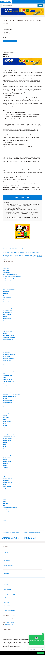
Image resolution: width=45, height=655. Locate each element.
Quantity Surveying (6, 471)
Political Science (6, 450)
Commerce (5, 322)
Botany (4, 306)
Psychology (5, 459)
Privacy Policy (26, 653)
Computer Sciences (6, 329)
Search (40, 5)
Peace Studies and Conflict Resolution (10, 436)
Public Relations (6, 467)
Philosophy (5, 442)
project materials (6, 256)
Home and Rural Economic (8, 385)
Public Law (5, 465)
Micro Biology (5, 425)
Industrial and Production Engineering (10, 396)
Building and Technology (7, 308)
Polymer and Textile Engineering (9, 453)
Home (4, 21)
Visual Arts (5, 516)
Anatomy (4, 287)
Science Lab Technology (7, 482)
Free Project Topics (17, 255)
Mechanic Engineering (7, 421)
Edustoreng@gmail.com (9, 624)
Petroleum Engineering (7, 438)
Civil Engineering (6, 320)
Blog (4, 576)
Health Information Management (9, 381)
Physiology (5, 446)
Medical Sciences (6, 423)
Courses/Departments (7, 549)
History (4, 383)
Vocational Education (7, 518)
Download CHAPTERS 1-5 (9, 41)
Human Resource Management (8, 390)
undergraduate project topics (29, 258)
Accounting (5, 264)
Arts (4, 295)
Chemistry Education (7, 318)
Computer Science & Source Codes (9, 594)
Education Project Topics (25, 252)
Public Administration (7, 461)
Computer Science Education (8, 327)
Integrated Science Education (8, 400)
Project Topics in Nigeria (31, 256)
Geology (4, 377)
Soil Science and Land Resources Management (11, 492)
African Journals (6, 552)
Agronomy (5, 285)
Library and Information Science (9, 406)
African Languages (6, 272)
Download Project (7, 560)
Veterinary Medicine (7, 513)
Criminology (5, 333)
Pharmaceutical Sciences (7, 440)
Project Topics (17, 256)
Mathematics (5, 419)
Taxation (4, 499)
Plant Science (5, 448)
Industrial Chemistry (7, 392)
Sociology (5, 490)
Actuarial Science (6, 268)
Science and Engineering (7, 478)
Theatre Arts (5, 503)
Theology (4, 505)
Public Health (5, 463)
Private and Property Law (7, 455)
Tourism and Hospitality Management (10, 507)
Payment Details (6, 573)
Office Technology (6, 432)
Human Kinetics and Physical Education (10, 387)
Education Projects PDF (10, 253)
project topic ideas (12, 256)
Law (3, 404)
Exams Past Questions (7, 562)
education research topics (29, 253)
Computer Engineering (7, 324)
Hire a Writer (6, 555)
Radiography (5, 474)
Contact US (21, 653)
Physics (4, 444)
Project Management (7, 457)
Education (4, 252)
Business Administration (7, 310)
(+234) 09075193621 (10, 622)
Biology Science (6, 303)
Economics (5, 597)
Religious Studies (6, 476)
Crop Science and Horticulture (8, 335)
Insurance (5, 398)
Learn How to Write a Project (8, 565)
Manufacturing (6, 413)
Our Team (5, 568)
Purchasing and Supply (7, 469)
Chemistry (5, 316)
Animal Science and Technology (9, 289)
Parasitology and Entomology (8, 434)
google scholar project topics (26, 255)
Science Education (6, 480)
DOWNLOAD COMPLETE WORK (22, 197)
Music (4, 427)
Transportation (6, 509)
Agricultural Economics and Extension (10, 278)
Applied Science (6, 291)
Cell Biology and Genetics (7, 312)
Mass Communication (7, 417)
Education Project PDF (17, 252)
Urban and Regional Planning (8, 511)
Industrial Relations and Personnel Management (12, 394)
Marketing (5, 415)
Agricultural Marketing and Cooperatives (10, 280)
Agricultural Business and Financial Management (12, 276)
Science (4, 484)
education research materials (19, 253)
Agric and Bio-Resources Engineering (10, 274)
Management (5, 411)
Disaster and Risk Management (9, 337)
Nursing (4, 429)
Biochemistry (5, 299)
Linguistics (5, 408)
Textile (4, 501)
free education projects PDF (9, 255)
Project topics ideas (24, 256)
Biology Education (6, 301)
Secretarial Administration (8, 486)
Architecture (5, 293)
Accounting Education (7, 266)
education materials (10, 252)
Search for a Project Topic (8, 557)
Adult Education (6, 270)
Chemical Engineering (7, 314)
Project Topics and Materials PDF (9, 610)
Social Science (5, 488)
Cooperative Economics (7, 331)
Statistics (5, 497)
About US (17, 653)
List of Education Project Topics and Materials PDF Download (16, 21)
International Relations (7, 402)
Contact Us (5, 570)
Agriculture (5, 282)
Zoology (4, 520)
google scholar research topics (36, 255)
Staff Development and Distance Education (11, 495)
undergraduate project (20, 258)
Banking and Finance (7, 297)
